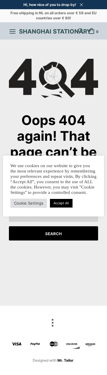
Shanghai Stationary (55, 31)
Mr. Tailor (65, 360)
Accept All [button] (61, 203)
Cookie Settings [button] (28, 203)
